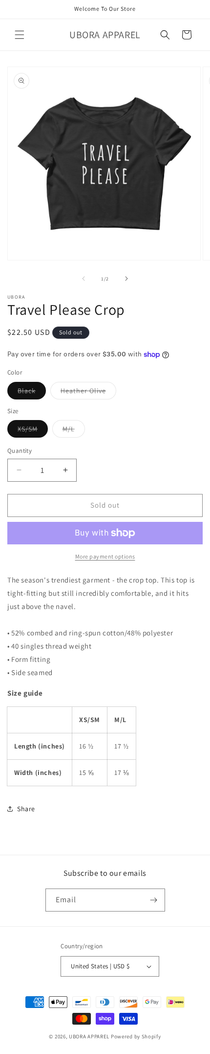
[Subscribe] (154, 900)
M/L (74, 431)
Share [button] (26, 808)
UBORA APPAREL (89, 1036)
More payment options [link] (105, 556)
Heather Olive (88, 392)
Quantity (19, 450)
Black (32, 392)
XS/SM (33, 431)
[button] (19, 35)
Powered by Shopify (136, 1036)
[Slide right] (126, 278)
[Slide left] (83, 278)
